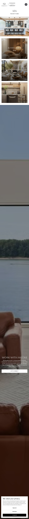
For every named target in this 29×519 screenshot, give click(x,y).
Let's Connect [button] (14, 371)
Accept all (15, 515)
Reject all (14, 507)
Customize (14, 511)
